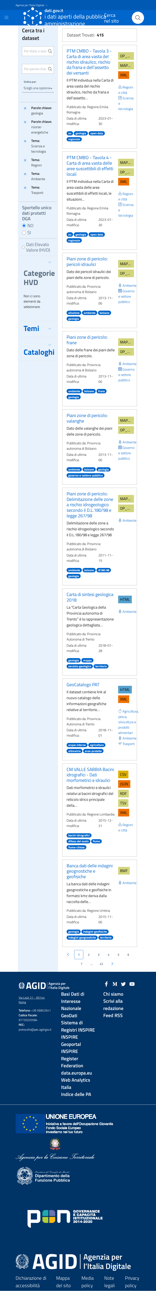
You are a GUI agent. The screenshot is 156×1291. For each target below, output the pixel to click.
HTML (125, 599)
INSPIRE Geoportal (71, 1040)
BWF (124, 871)
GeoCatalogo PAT (83, 684)
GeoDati (69, 1015)
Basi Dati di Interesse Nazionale (72, 1001)
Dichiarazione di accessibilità (31, 1281)
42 (101, 963)
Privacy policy (132, 1281)
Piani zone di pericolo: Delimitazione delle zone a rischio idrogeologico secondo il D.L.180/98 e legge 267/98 (90, 504)
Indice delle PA (76, 1094)
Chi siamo (113, 994)
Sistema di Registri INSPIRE (78, 1026)
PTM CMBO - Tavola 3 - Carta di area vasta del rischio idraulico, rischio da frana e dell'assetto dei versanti (89, 61)
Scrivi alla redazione (113, 1005)
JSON (124, 784)
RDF (123, 793)
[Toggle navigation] (6, 17)
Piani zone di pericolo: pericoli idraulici (87, 261)
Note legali (109, 1281)
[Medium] (115, 983)
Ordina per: (30, 82)
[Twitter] (123, 983)
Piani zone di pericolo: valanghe (87, 418)
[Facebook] (106, 983)
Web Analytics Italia (75, 1083)
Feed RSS (113, 1015)
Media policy (87, 1281)
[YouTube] (132, 983)
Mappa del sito (63, 1281)
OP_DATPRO (127, 56)
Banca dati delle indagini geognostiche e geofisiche (90, 871)
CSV (123, 774)
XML (123, 75)
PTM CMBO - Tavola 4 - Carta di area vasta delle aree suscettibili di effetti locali (90, 165)
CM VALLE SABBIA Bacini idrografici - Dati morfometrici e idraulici (90, 775)
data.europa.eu (76, 1072)
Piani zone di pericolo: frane (87, 340)
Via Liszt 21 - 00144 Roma (32, 1000)
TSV (123, 803)
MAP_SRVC (127, 65)
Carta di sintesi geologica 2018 (90, 597)
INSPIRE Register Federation (72, 1058)
